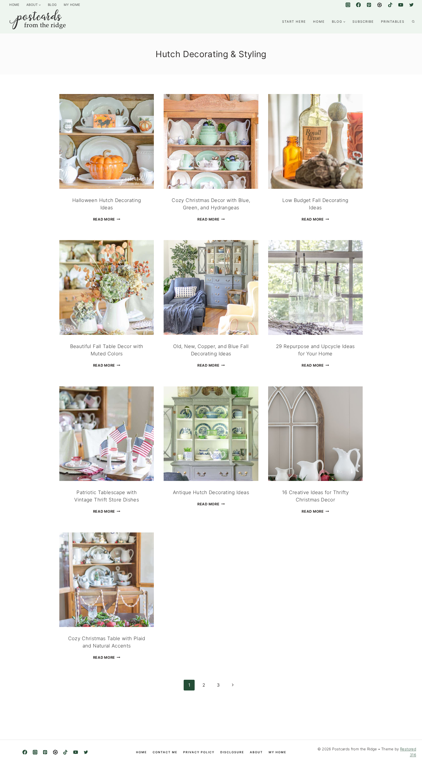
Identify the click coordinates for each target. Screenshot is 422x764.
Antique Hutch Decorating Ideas (211, 492)
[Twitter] (411, 5)
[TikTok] (390, 5)
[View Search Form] (413, 21)
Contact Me (165, 752)
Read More (106, 219)
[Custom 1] (379, 5)
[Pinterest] (369, 5)
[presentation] (106, 141)
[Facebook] (358, 5)
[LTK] (55, 752)
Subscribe (363, 21)
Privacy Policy (198, 752)
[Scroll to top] (404, 750)
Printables (392, 21)
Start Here (294, 21)
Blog (52, 5)
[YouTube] (400, 5)
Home (14, 5)
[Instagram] (348, 5)
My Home (72, 5)
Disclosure (232, 752)
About (256, 752)
